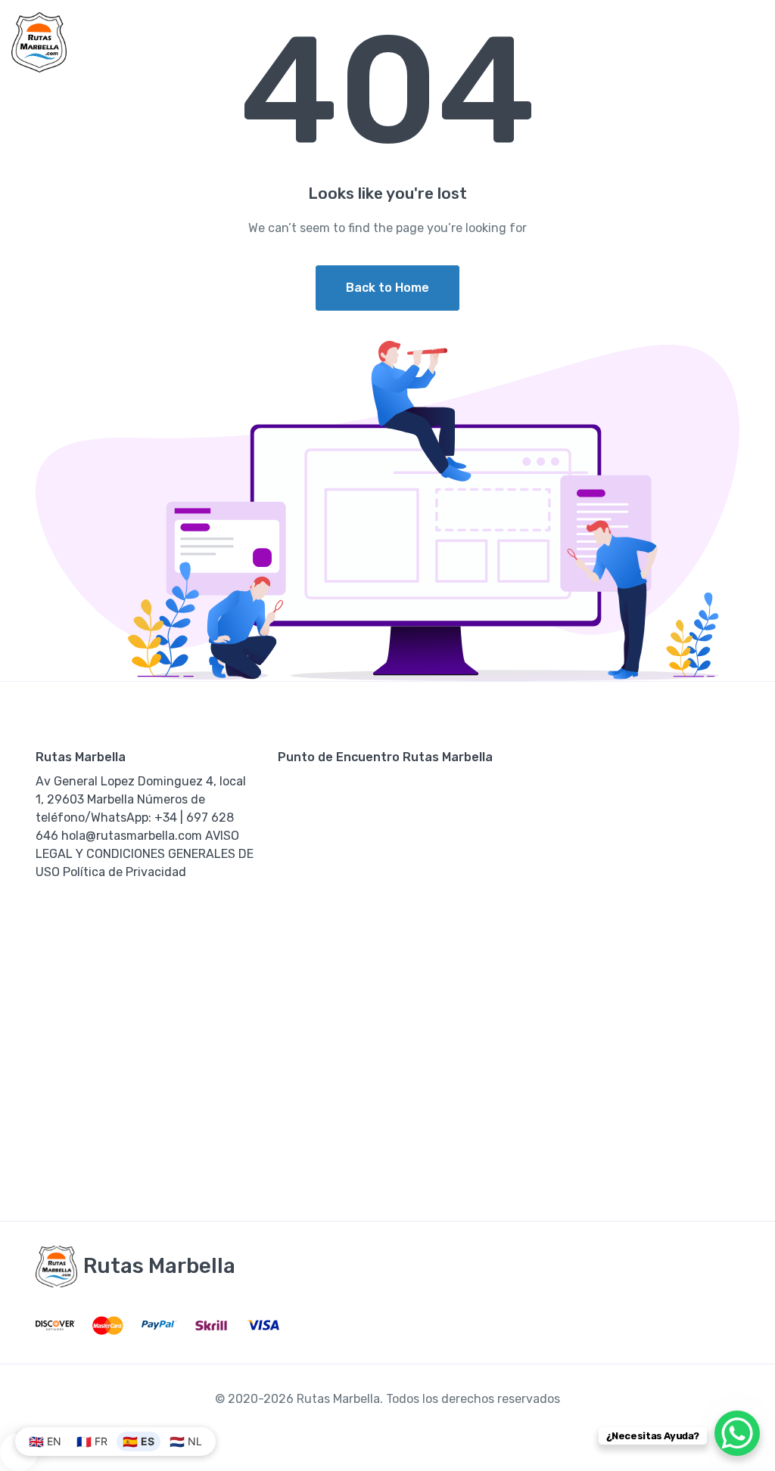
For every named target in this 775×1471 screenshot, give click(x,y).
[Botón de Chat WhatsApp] (737, 1433)
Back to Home (387, 287)
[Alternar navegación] (750, 42)
